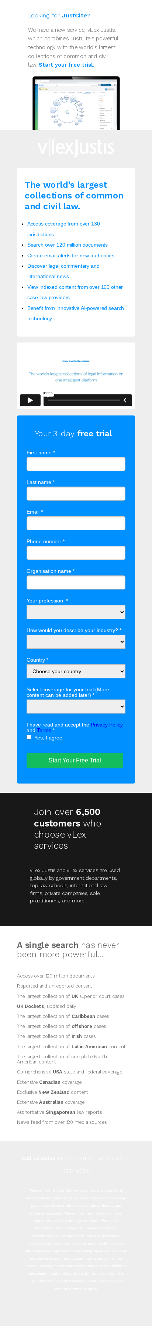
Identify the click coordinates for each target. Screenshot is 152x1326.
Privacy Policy (107, 725)
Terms (44, 730)
